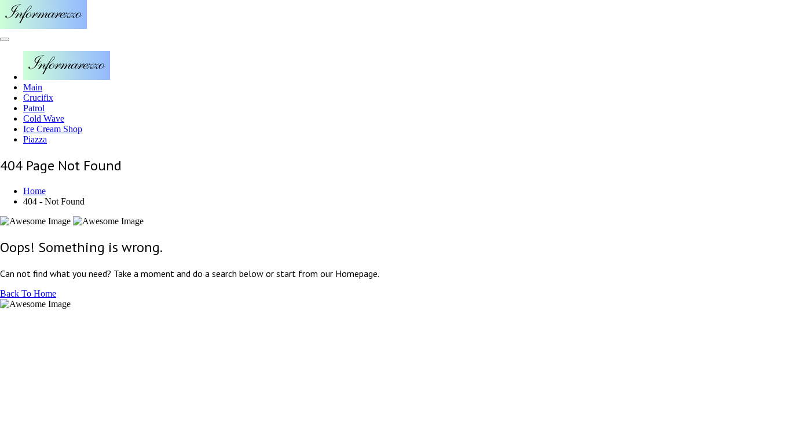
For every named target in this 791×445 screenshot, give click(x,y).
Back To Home (28, 293)
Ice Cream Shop (52, 129)
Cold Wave (43, 118)
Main (32, 87)
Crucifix (38, 98)
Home (34, 191)
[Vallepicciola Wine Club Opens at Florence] (43, 26)
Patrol (34, 108)
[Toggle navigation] (4, 39)
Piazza (35, 139)
